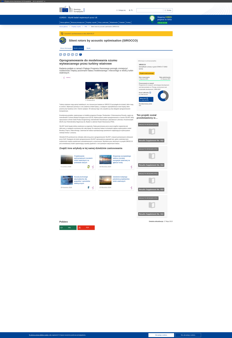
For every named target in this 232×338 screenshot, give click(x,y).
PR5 (86, 26)
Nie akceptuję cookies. (188, 335)
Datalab (122, 22)
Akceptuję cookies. (161, 335)
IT (76, 54)
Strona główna (65, 22)
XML (69, 227)
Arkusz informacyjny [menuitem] (66, 48)
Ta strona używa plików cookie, (39, 335)
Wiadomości (114, 22)
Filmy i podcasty (103, 22)
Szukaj (128, 22)
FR (72, 54)
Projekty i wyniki (91, 22)
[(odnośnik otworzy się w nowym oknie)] (74, 9)
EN (64, 54)
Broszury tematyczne (77, 22)
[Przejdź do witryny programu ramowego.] (62, 40)
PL (80, 54)
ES (68, 54)
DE (60, 54)
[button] (130, 10)
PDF (87, 227)
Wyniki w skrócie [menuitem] (78, 48)
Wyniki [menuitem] (88, 48)
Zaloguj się (122, 10)
